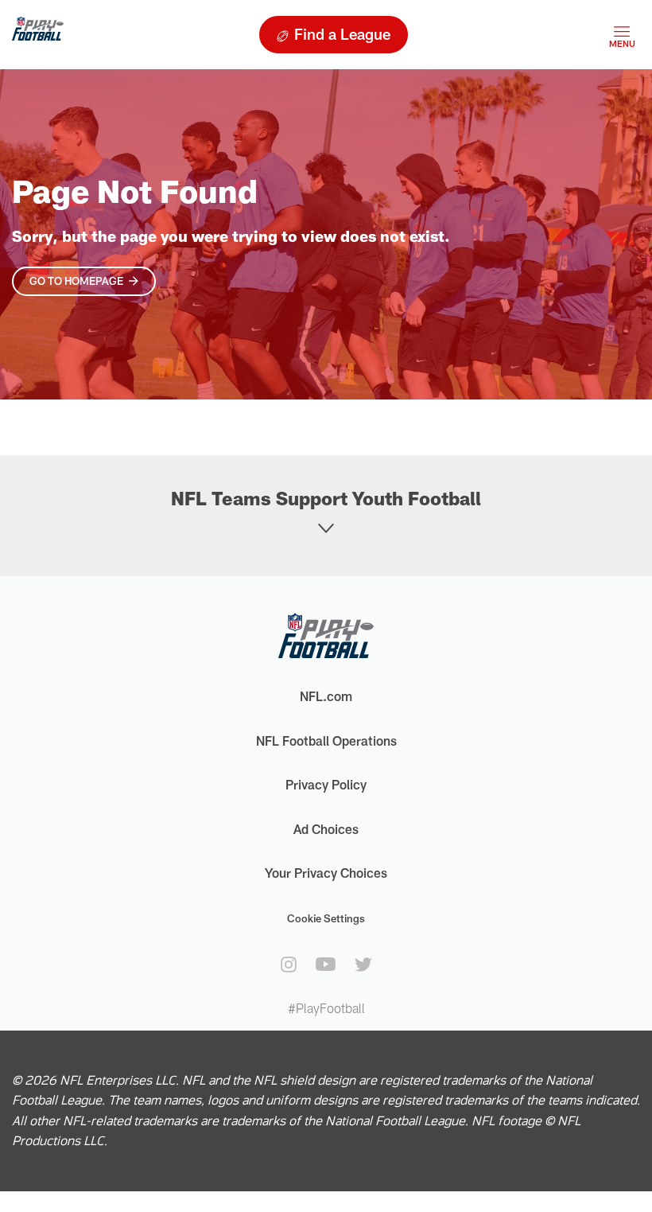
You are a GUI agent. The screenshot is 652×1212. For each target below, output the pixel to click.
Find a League (342, 34)
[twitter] (363, 964)
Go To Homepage (76, 281)
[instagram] (289, 964)
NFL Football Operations (326, 740)
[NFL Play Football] (38, 34)
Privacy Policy (326, 784)
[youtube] (326, 964)
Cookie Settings (326, 918)
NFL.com (326, 695)
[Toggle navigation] (621, 34)
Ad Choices (326, 828)
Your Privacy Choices (326, 872)
